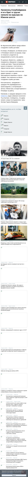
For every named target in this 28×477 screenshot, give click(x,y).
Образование (11, 5)
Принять (14, 475)
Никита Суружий (5, 20)
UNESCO (20, 5)
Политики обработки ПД (7, 473)
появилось (4, 96)
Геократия (4, 5)
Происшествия (15, 22)
